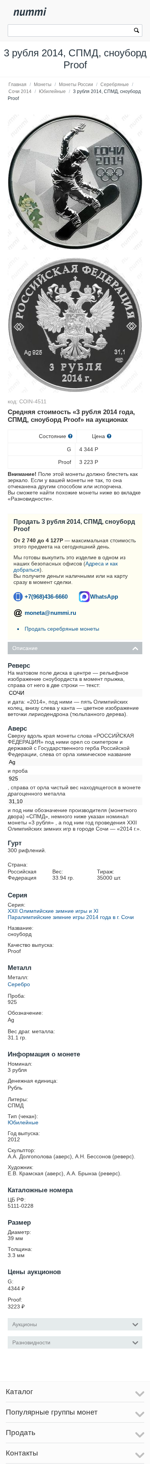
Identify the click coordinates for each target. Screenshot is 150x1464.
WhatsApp (104, 596)
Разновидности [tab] (31, 1342)
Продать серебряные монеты (62, 629)
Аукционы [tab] (24, 1324)
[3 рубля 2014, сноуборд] (75, 182)
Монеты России (76, 84)
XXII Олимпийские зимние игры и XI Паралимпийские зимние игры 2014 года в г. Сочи (71, 914)
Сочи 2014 (20, 91)
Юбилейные (52, 91)
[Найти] (136, 31)
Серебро (19, 984)
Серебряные (114, 84)
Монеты (43, 84)
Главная (17, 84)
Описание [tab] (25, 648)
